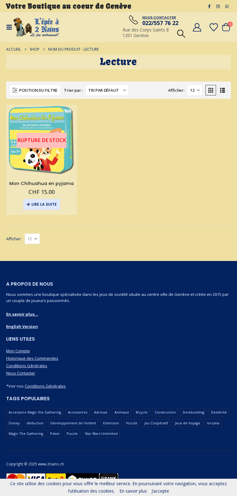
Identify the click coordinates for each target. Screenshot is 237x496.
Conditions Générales (26, 365)
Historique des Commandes (32, 358)
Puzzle (72, 433)
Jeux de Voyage (187, 423)
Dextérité (219, 412)
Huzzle (131, 423)
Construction (165, 412)
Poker (55, 433)
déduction (35, 423)
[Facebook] (209, 6)
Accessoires (77, 412)
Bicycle (142, 412)
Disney (14, 423)
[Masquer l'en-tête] (36, 27)
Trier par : (73, 90)
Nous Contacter (20, 373)
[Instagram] (218, 6)
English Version (22, 326)
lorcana (213, 423)
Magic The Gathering (26, 433)
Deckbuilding (193, 412)
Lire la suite (44, 204)
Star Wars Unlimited (101, 433)
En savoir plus (133, 491)
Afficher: (176, 90)
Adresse (100, 412)
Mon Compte (18, 351)
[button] (181, 34)
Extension (111, 423)
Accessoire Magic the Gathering (35, 412)
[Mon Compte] (197, 27)
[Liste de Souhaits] (214, 27)
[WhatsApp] (227, 6)
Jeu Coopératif (156, 423)
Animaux (121, 412)
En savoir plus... (22, 314)
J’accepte (160, 491)
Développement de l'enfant (73, 423)
